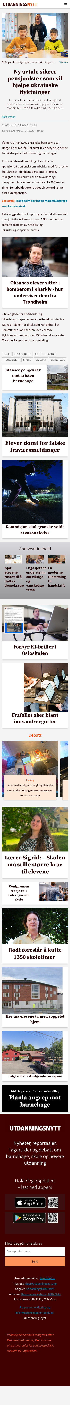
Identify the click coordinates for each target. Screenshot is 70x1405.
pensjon (48, 353)
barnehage (57, 359)
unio (7, 353)
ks (36, 353)
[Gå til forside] (20, 4)
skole (27, 359)
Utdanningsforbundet (40, 1289)
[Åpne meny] (65, 4)
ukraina (41, 359)
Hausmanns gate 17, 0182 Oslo (41, 1294)
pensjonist (11, 359)
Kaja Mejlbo (47, 1278)
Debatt (35, 735)
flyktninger (22, 353)
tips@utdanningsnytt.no (41, 1284)
